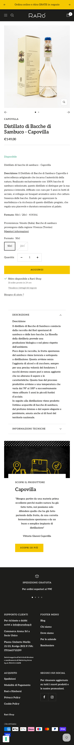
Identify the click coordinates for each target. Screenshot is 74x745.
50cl (9, 245)
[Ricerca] (12, 15)
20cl (22, 245)
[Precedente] (5, 112)
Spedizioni (10, 678)
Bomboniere (47, 645)
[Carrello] (68, 15)
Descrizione (20, 314)
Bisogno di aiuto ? (14, 294)
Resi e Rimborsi (13, 691)
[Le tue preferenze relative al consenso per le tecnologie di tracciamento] (6, 739)
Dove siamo (47, 633)
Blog (42, 620)
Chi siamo (46, 626)
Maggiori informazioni (16, 231)
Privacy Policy (12, 697)
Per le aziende (48, 639)
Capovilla (11, 119)
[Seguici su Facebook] (44, 697)
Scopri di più (29, 548)
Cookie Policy (11, 703)
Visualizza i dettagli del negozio (22, 288)
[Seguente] (68, 112)
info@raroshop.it (22, 624)
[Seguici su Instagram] (52, 697)
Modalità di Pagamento (17, 685)
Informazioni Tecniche (29, 428)
